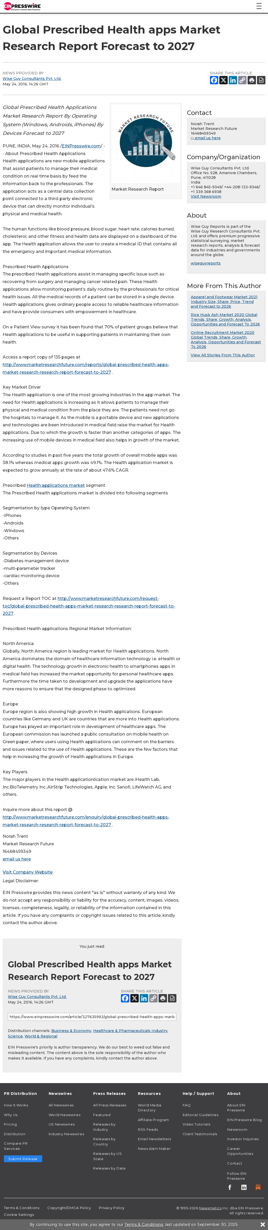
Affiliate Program (153, 1120)
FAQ (187, 1105)
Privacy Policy (112, 1208)
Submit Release (23, 1159)
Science (15, 1036)
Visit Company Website (28, 872)
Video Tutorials (196, 1124)
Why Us (11, 1115)
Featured (101, 1115)
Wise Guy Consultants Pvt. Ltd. (32, 78)
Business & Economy (71, 1030)
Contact (234, 1163)
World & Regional (41, 1036)
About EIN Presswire (236, 1107)
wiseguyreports (206, 263)
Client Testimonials (200, 1134)
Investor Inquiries (243, 1139)
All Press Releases (109, 1105)
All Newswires (61, 1105)
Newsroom (237, 1129)
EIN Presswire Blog (244, 1120)
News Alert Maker (154, 1148)
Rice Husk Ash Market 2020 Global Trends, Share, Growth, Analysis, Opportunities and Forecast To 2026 (225, 319)
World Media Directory (149, 1107)
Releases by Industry (104, 1127)
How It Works (16, 1105)
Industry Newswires (66, 1134)
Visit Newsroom (206, 196)
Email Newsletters (154, 1139)
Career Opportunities (240, 1151)
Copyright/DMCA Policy (69, 1208)
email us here (17, 859)
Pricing (10, 1124)
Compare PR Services (15, 1146)
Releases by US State (107, 1156)
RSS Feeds (148, 1129)
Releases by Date (109, 1168)
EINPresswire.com (81, 146)
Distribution (15, 1134)
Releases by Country (104, 1141)
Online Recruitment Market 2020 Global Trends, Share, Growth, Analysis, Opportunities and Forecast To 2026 (226, 339)
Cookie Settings (19, 1214)
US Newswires (62, 1124)
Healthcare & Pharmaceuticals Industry (130, 1030)
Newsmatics (210, 1208)
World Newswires (65, 1115)
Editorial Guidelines (201, 1115)
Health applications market (56, 485)
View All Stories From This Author (223, 355)
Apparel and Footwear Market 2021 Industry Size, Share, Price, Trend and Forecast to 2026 (224, 302)
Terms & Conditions (22, 1208)
